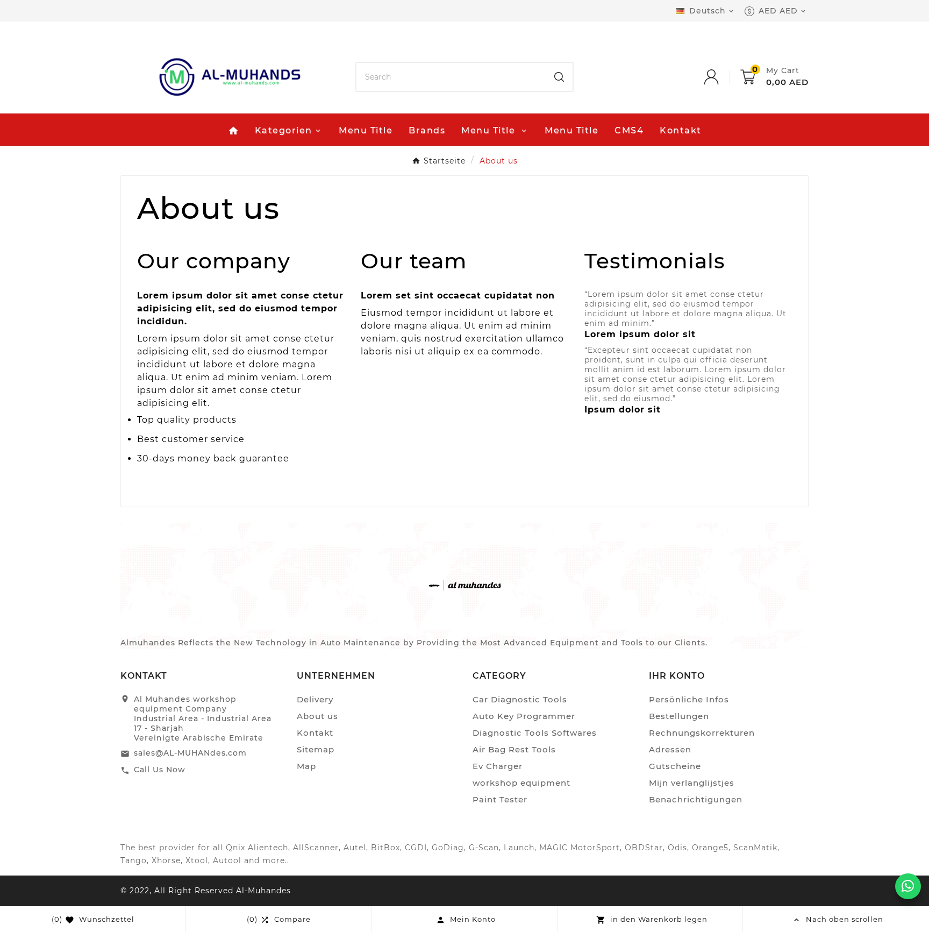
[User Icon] (722, 76)
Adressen (670, 749)
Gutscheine (675, 766)
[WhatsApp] (908, 886)
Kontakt (315, 733)
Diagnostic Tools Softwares (535, 733)
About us (317, 716)
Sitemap (315, 749)
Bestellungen (679, 716)
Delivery (315, 699)
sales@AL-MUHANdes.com (190, 753)
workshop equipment (521, 783)
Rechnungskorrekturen (702, 733)
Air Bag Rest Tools (514, 749)
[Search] (559, 77)
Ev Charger (498, 766)
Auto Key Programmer (524, 716)
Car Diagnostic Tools (520, 699)
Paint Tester (500, 799)
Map (306, 766)
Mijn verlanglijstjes (691, 783)
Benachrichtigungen (695, 799)
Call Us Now (159, 769)
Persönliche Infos (689, 699)
